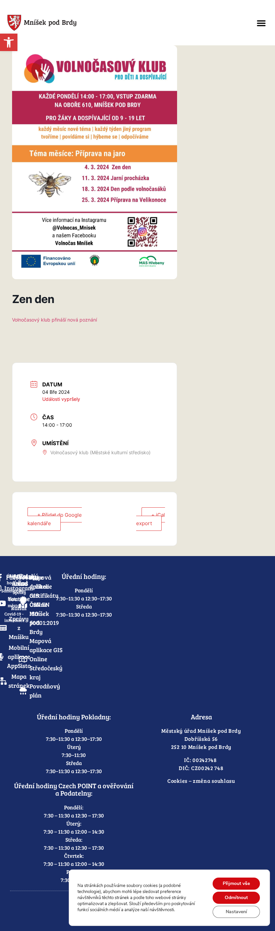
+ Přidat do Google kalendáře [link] (55, 519)
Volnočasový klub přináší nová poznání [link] (54, 320)
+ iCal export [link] (150, 519)
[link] (8, 42)
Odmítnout (236, 897)
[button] (261, 23)
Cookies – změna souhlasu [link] (201, 780)
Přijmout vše (236, 883)
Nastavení (236, 911)
